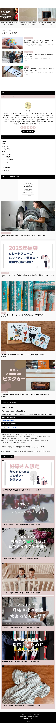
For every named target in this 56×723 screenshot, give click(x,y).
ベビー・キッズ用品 (7, 154)
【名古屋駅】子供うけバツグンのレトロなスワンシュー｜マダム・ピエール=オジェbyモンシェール (22, 450)
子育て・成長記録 (6, 149)
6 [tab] (30, 27)
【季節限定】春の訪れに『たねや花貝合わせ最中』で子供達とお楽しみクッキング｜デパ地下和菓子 (22, 446)
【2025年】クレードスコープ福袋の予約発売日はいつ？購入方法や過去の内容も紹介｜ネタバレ (28, 275)
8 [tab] (33, 27)
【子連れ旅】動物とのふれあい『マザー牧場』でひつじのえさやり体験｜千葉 (17, 434)
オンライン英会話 (45, 44)
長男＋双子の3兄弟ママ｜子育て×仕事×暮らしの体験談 (28, 716)
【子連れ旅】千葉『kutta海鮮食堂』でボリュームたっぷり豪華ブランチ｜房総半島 (19, 438)
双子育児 (4, 151)
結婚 (3, 143)
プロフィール (30, 714)
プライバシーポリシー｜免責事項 (20, 714)
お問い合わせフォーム (38, 714)
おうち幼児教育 (6, 157)
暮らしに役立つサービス (8, 159)
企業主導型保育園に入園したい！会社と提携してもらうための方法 (20, 661)
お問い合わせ (5, 170)
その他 (4, 173)
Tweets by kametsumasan (7, 420)
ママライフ (5, 162)
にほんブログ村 (12, 427)
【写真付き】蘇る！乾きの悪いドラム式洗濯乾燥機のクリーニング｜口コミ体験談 (24, 235)
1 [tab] (23, 27)
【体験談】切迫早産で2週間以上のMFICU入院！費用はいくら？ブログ (22, 524)
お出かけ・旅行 (6, 167)
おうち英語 (38, 44)
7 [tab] (31, 27)
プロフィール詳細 (28, 131)
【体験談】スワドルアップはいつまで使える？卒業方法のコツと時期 (21, 705)
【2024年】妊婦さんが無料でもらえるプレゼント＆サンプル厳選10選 (21, 490)
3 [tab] (26, 27)
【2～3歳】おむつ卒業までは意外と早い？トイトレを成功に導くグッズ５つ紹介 (23, 354)
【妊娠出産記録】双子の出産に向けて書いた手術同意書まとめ (14, 442)
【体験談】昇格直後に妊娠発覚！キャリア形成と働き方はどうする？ (21, 627)
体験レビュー (34, 46)
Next (54, 16)
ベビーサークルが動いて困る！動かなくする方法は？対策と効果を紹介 (22, 593)
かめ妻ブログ (28, 4)
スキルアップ (45, 72)
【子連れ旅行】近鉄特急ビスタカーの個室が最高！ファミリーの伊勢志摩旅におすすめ (25, 394)
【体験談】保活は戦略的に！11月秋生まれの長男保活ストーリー (20, 558)
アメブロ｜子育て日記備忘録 (11, 431)
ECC (33, 44)
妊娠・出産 (5, 146)
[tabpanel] (9, 17)
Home (4, 141)
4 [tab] (27, 27)
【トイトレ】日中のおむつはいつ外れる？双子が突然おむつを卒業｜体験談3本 (23, 315)
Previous (1, 16)
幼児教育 (40, 46)
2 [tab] (25, 27)
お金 (3, 165)
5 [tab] (29, 27)
